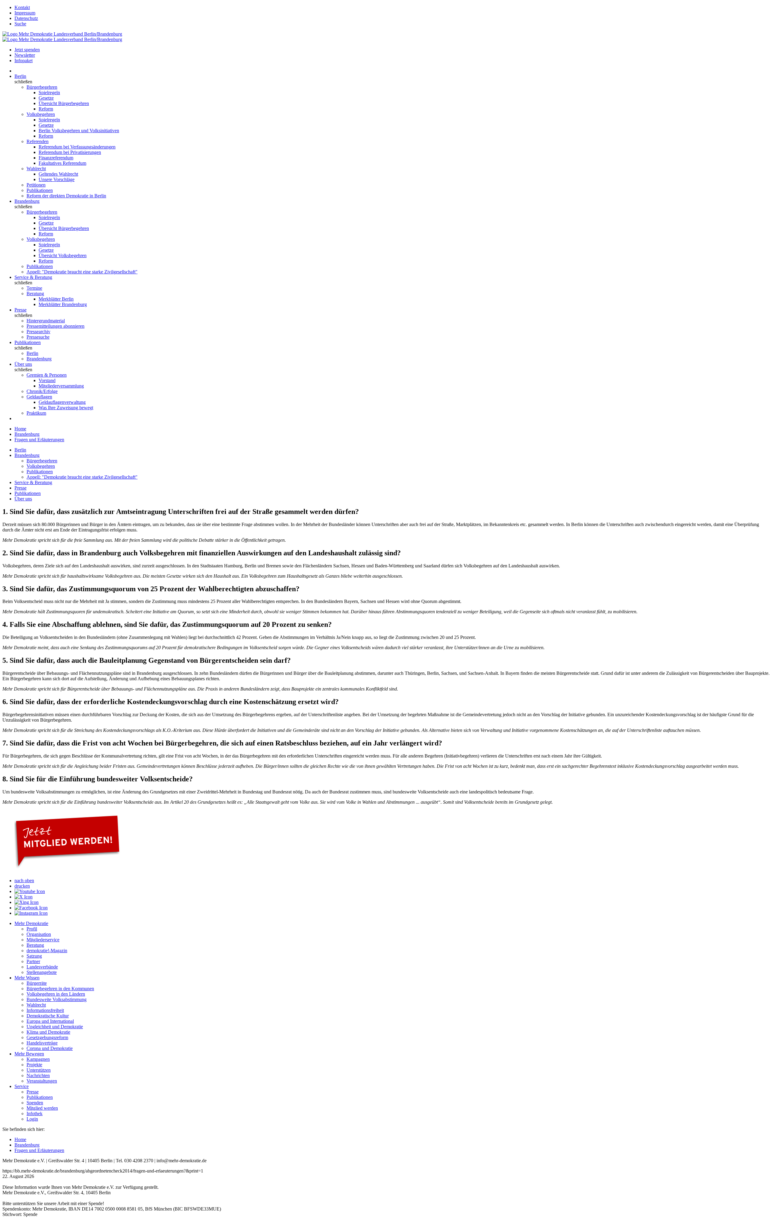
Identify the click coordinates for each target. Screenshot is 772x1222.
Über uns (23, 364)
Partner (33, 961)
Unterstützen (39, 1070)
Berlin (20, 76)
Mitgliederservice (43, 939)
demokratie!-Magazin (47, 950)
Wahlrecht (36, 168)
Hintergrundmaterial (46, 320)
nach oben (24, 880)
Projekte (34, 1064)
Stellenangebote (42, 972)
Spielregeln (49, 92)
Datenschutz (26, 18)
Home (20, 428)
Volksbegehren (41, 114)
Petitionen (36, 184)
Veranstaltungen (42, 1080)
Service (21, 1086)
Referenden (38, 141)
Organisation (39, 934)
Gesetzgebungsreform (47, 1037)
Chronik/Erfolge (42, 391)
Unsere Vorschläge (56, 179)
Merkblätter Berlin (56, 299)
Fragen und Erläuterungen (39, 439)
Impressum (24, 12)
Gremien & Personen (47, 375)
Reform (46, 108)
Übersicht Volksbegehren (63, 255)
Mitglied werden (42, 1108)
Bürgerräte (37, 983)
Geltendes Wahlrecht (58, 174)
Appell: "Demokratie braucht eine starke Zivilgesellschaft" (82, 271)
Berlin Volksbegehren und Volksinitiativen (79, 130)
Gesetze (46, 98)
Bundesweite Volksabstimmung (57, 999)
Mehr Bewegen (29, 1053)
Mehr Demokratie (31, 923)
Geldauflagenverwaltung (62, 402)
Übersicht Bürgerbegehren (64, 103)
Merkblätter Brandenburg (63, 304)
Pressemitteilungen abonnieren (55, 326)
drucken (22, 886)
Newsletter (24, 55)
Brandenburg (27, 201)
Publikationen (40, 190)
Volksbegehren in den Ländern (56, 994)
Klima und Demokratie (48, 1032)
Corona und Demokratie (50, 1048)
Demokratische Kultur (48, 1015)
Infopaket (23, 60)
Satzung (34, 956)
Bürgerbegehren (42, 87)
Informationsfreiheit (45, 1010)
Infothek (35, 1113)
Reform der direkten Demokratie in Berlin (66, 195)
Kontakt (22, 7)
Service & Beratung (33, 277)
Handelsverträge (42, 1042)
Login (32, 1118)
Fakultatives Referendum (62, 163)
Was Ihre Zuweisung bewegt (66, 407)
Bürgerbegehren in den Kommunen (60, 988)
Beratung (35, 293)
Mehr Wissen (27, 977)
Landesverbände (42, 966)
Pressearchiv (38, 331)
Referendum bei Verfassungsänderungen (77, 146)
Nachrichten (38, 1075)
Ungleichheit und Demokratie (55, 1026)
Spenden (35, 1102)
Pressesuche (38, 337)
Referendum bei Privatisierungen (70, 152)
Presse (20, 309)
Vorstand (47, 380)
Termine (34, 288)
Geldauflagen (39, 396)
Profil (32, 928)
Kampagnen (38, 1059)
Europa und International (50, 1021)
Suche (20, 23)
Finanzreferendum (56, 157)
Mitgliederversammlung (61, 385)
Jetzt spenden (27, 49)
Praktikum (36, 413)
